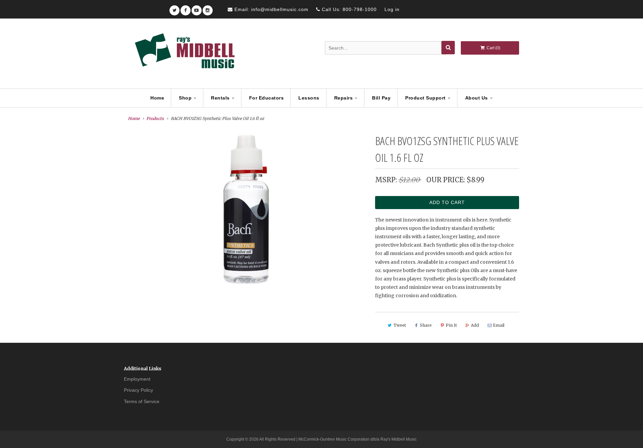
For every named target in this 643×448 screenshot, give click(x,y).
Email (498, 325)
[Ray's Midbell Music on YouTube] (197, 8)
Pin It (451, 325)
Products (155, 118)
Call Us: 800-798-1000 (348, 9)
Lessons (308, 98)
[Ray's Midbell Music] (184, 54)
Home (157, 98)
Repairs (343, 98)
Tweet (400, 325)
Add (475, 325)
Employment (137, 379)
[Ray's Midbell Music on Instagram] (208, 8)
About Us (476, 98)
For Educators (266, 98)
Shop (185, 98)
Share (426, 325)
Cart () (493, 48)
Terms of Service (141, 401)
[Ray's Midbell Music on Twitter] (174, 8)
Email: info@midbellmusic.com (270, 9)
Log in (392, 9)
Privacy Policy (138, 390)
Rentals (220, 98)
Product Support (425, 98)
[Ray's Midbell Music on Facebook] (186, 8)
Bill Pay (381, 98)
